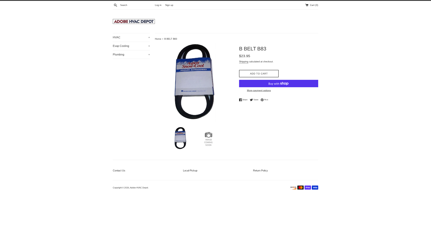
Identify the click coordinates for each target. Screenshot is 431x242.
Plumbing (131, 54)
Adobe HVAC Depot (139, 188)
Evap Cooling (131, 46)
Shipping (243, 61)
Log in (158, 5)
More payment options (259, 90)
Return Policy (260, 170)
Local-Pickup (190, 170)
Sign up (169, 5)
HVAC (131, 37)
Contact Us (119, 170)
